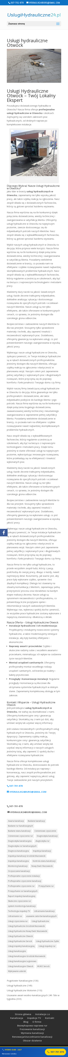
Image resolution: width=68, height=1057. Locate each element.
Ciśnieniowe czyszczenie (45, 831)
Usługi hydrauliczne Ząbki (47, 941)
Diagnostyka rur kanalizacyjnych (22, 846)
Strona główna (23, 1014)
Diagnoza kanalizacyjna (18, 851)
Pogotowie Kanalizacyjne (20, 980)
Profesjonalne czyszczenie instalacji (24, 876)
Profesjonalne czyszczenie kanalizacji (24, 881)
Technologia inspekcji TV (19, 911)
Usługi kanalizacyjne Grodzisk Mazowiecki (26, 956)
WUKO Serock (43, 966)
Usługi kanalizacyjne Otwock (20, 966)
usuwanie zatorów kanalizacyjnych (41, 916)
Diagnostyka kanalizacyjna (19, 841)
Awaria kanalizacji (16, 821)
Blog (25, 1021)
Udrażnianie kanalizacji (44, 911)
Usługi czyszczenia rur (18, 921)
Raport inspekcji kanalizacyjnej (21, 896)
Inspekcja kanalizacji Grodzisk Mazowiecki (26, 856)
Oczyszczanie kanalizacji (19, 871)
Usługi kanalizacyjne (17, 951)
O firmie (36, 1021)
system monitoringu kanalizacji (22, 906)
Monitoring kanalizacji (18, 866)
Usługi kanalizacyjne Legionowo (22, 961)
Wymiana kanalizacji (32, 1032)
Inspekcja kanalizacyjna (18, 861)
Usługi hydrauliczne (40, 921)
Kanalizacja (16, 1017)
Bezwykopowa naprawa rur (32, 1025)
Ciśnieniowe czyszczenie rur (20, 836)
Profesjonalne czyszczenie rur (21, 886)
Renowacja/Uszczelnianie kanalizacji (32, 1036)
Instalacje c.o (42, 1014)
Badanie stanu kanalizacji (19, 831)
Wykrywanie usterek (17, 971)
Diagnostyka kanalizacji (47, 836)
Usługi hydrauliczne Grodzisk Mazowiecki (26, 926)
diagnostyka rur (42, 841)
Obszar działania (32, 1040)
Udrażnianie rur (15, 916)
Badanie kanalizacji (36, 821)
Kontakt (49, 1017)
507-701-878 (57, 1052)
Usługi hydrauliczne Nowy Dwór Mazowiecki (27, 931)
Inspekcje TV (34, 1017)
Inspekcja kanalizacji (42, 851)
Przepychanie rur (46, 886)
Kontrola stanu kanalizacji (44, 861)
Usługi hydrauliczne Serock (20, 941)
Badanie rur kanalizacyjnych (20, 826)
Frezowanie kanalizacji (32, 1029)
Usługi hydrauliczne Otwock (20, 936)
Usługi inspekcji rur (47, 946)
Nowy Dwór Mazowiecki (42, 866)
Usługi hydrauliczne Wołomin (21, 990)
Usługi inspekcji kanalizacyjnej (21, 946)
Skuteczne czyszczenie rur (19, 901)
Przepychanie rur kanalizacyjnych (22, 891)
